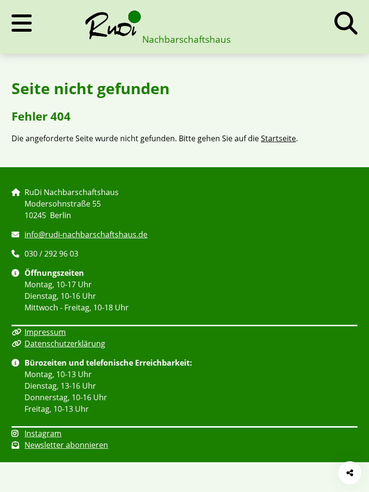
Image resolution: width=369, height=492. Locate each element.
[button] (346, 23)
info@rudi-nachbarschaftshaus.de (86, 234)
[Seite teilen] (349, 472)
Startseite (278, 138)
